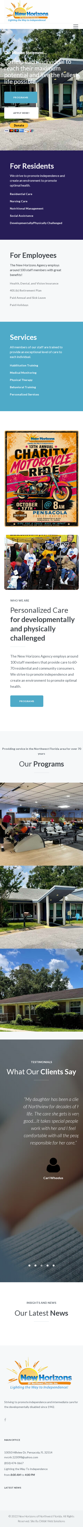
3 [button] (41, 1266)
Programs (41, 821)
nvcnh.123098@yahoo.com (21, 1457)
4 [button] (48, 1266)
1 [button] (29, 1266)
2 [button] (35, 1266)
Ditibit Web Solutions (52, 1521)
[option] (41, 1137)
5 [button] (54, 1266)
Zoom (36, 839)
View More (47, 839)
